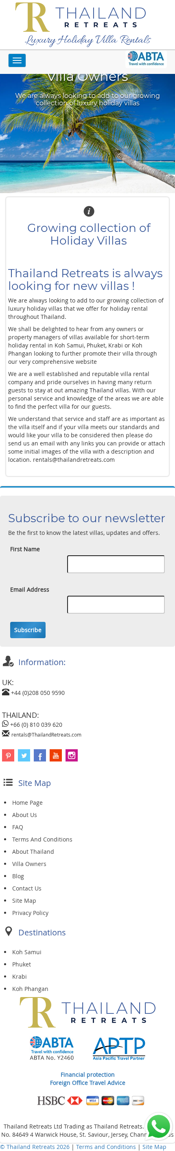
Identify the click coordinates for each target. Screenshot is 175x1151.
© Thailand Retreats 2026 (35, 1147)
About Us (24, 815)
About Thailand (33, 851)
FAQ (17, 827)
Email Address (29, 589)
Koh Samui (27, 952)
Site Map (24, 900)
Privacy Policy (30, 913)
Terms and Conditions (107, 1147)
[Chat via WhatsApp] (158, 1126)
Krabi (19, 976)
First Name (25, 549)
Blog (18, 876)
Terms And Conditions (42, 839)
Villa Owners (29, 864)
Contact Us (27, 888)
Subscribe (28, 630)
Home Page (27, 802)
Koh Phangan (30, 989)
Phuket (21, 964)
